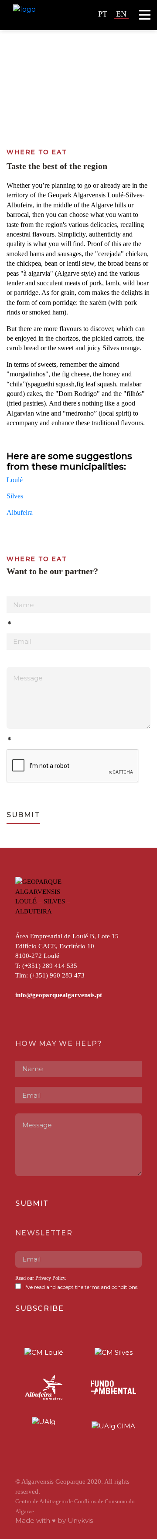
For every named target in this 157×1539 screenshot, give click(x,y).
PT (102, 14)
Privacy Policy (50, 1278)
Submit (23, 815)
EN (121, 14)
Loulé (15, 480)
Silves (15, 496)
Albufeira (20, 512)
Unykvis (80, 1520)
